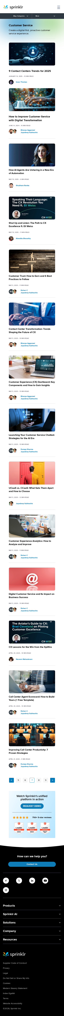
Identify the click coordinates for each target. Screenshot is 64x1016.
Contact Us (32, 864)
